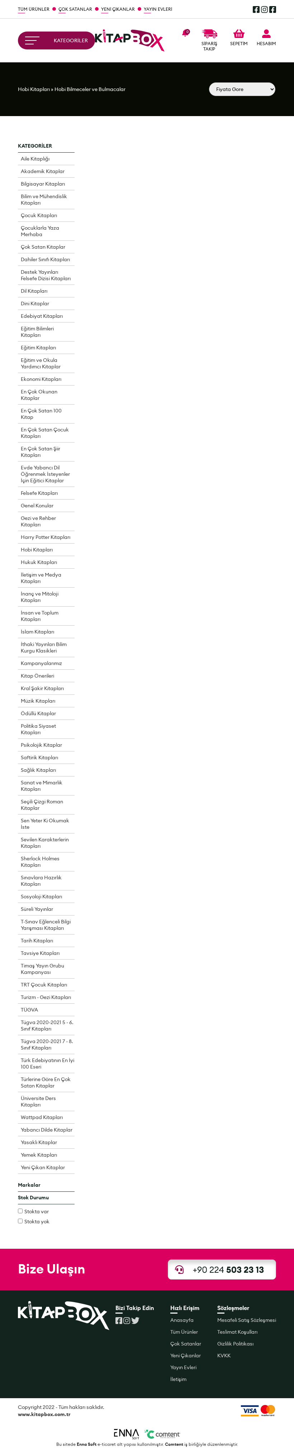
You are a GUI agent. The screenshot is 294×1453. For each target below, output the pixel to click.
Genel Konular (37, 505)
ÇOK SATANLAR (75, 9)
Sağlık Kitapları (38, 770)
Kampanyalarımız (41, 663)
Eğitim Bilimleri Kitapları (37, 331)
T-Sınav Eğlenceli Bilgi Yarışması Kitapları (46, 924)
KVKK (224, 1355)
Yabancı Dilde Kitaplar (46, 1130)
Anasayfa (182, 1320)
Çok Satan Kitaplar (43, 247)
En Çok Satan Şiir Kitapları (40, 451)
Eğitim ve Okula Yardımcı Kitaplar (41, 363)
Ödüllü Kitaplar (38, 713)
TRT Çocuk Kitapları (44, 984)
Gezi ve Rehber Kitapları (38, 521)
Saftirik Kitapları (39, 757)
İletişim (178, 1379)
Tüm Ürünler (184, 1332)
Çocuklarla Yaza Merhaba (40, 231)
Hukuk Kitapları (39, 562)
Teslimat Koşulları (237, 1332)
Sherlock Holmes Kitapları (40, 861)
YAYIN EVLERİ (158, 9)
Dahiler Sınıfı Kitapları (45, 259)
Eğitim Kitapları (38, 347)
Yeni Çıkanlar (185, 1355)
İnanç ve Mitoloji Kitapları (39, 597)
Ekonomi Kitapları (41, 379)
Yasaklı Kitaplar (39, 1142)
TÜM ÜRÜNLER (33, 9)
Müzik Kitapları (38, 701)
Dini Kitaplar (35, 303)
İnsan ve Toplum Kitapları (39, 616)
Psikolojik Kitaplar (41, 745)
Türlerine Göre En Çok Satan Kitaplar (46, 1082)
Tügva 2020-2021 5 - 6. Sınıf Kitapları (47, 1025)
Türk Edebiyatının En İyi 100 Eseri (47, 1063)
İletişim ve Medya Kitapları (41, 578)
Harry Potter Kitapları (45, 537)
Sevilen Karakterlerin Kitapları (45, 842)
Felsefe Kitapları (39, 493)
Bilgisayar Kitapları (43, 184)
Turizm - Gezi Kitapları (46, 997)
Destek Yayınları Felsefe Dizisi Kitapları (46, 275)
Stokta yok (36, 1221)
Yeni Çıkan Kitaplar (43, 1167)
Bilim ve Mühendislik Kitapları (44, 199)
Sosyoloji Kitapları (41, 896)
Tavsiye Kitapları (40, 953)
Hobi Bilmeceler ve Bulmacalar (89, 89)
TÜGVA (29, 1010)
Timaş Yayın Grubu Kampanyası (42, 968)
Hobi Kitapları (34, 89)
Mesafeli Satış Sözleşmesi (246, 1320)
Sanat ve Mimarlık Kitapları (41, 785)
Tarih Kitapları (37, 940)
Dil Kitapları (34, 291)
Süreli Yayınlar (37, 909)
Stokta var (36, 1211)
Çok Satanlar (185, 1344)
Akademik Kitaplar (43, 171)
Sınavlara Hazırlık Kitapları (41, 880)
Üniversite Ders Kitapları (38, 1101)
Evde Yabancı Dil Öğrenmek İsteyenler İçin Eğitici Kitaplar (45, 474)
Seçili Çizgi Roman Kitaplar (42, 804)
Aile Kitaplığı (35, 159)
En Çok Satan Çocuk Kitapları (45, 432)
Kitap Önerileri (37, 676)
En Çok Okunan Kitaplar (39, 394)
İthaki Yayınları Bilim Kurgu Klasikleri (44, 647)
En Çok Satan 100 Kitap (41, 413)
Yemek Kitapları (39, 1155)
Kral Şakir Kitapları (42, 688)
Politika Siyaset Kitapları (38, 729)
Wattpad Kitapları (42, 1117)
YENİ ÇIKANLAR (118, 9)
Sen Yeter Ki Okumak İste (45, 823)
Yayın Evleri (183, 1367)
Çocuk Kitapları (39, 215)
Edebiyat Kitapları (42, 316)
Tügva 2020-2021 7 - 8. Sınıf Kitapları (47, 1044)
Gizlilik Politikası (235, 1344)
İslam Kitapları (37, 631)
